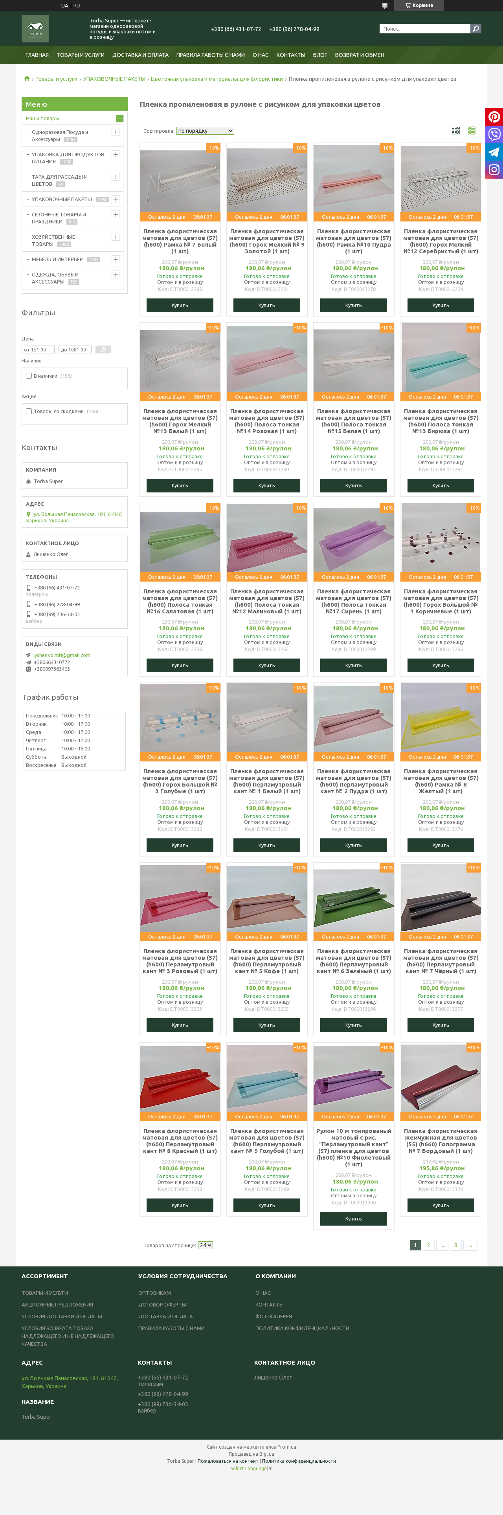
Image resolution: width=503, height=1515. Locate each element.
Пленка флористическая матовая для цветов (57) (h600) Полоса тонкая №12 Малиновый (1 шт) (267, 601)
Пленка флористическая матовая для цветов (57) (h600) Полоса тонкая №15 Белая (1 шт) (353, 421)
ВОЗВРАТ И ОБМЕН (359, 55)
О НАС (261, 55)
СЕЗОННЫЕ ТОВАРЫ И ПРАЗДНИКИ (59, 218)
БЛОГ (320, 55)
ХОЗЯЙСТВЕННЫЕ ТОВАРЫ (53, 240)
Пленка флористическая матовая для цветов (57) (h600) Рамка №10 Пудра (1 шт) (353, 241)
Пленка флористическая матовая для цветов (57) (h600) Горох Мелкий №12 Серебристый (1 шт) (441, 241)
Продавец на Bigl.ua (251, 1453)
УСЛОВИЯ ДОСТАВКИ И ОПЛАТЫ (62, 1316)
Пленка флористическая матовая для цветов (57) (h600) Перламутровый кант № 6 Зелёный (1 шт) (353, 961)
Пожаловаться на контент (228, 1461)
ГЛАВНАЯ (37, 55)
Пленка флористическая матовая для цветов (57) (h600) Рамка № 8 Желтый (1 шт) (441, 781)
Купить (180, 305)
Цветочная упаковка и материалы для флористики (217, 79)
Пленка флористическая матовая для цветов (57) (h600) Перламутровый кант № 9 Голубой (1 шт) (267, 1140)
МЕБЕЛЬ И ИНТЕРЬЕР (57, 259)
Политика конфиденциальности (299, 1461)
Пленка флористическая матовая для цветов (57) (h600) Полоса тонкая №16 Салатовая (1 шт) (180, 601)
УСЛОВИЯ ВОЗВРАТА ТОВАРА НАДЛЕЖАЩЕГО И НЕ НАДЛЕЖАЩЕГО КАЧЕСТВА (68, 1336)
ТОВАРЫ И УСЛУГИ (81, 55)
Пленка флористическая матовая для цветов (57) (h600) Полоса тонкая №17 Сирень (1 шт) (353, 601)
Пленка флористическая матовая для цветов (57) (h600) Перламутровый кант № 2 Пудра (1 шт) (353, 781)
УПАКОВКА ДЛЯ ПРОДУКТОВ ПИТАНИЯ (68, 158)
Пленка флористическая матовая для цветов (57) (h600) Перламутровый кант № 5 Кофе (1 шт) (267, 961)
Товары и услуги (56, 79)
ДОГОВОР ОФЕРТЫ (162, 1304)
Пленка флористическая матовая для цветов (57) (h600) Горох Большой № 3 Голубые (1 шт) (180, 781)
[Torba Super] (51, 28)
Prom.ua (286, 1446)
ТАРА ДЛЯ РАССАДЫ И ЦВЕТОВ (60, 180)
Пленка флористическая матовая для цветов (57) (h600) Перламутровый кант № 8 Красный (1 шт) (180, 1140)
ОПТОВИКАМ (154, 1292)
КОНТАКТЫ (291, 55)
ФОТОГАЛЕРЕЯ (273, 1316)
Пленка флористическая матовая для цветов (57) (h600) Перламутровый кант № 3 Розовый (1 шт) (180, 961)
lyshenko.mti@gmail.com (61, 655)
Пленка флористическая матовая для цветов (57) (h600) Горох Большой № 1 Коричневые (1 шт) (441, 601)
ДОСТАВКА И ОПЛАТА (140, 55)
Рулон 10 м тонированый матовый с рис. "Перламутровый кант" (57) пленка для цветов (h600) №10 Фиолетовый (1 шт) (353, 1147)
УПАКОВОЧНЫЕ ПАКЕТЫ (114, 79)
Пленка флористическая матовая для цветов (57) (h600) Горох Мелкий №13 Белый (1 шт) (180, 421)
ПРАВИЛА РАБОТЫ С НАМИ (210, 55)
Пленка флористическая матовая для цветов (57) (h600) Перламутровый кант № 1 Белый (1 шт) (267, 781)
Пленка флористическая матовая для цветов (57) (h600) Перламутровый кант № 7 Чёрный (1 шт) (441, 961)
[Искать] (475, 28)
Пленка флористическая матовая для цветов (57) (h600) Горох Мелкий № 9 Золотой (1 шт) (267, 241)
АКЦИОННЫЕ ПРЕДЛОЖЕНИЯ (57, 1304)
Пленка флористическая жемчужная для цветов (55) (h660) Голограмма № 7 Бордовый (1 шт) (440, 1140)
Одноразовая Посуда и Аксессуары (60, 135)
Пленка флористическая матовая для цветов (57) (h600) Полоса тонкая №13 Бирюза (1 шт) (441, 421)
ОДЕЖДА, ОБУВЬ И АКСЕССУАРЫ (55, 278)
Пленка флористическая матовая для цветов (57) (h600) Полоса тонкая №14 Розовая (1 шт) (267, 421)
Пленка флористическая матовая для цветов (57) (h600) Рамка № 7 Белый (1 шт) (180, 241)
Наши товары (42, 118)
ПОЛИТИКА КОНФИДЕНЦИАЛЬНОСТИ (302, 1328)
